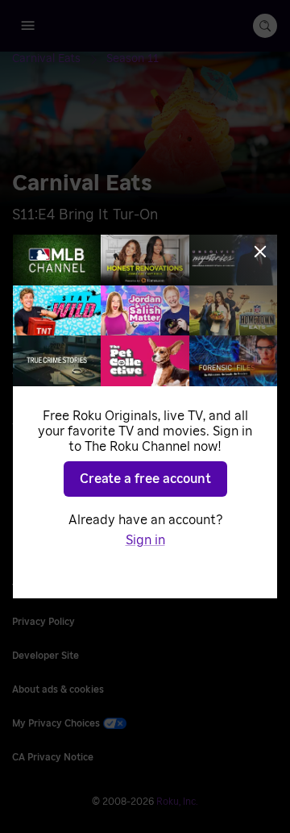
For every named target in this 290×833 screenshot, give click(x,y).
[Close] (260, 251)
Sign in (145, 540)
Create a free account (145, 479)
